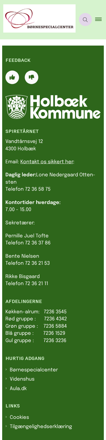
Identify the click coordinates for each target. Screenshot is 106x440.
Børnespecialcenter (34, 370)
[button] (100, 19)
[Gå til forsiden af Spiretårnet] (38, 19)
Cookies (19, 417)
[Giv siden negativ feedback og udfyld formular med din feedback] (31, 77)
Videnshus (22, 379)
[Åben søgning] (85, 19)
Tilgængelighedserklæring (41, 426)
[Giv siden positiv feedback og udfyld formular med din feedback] (12, 77)
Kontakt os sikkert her (46, 162)
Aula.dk (18, 388)
